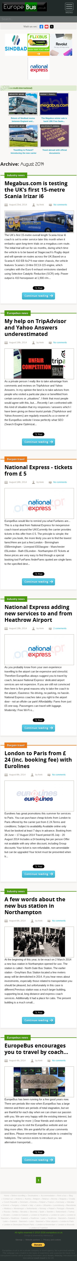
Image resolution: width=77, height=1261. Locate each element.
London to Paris (67, 1221)
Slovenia (34, 1212)
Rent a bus (62, 1195)
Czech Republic (11, 1202)
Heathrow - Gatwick (20, 1218)
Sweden (50, 1212)
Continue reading (36, 296)
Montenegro (19, 1208)
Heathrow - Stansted (57, 1218)
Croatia (72, 1199)
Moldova (8, 1208)
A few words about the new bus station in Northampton (34, 906)
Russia (7, 1212)
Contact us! (8, 1199)
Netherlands (32, 1208)
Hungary (15, 1205)
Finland (42, 1202)
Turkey (71, 1212)
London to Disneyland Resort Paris (19, 1224)
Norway (43, 1208)
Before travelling (18, 1195)
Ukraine (6, 1215)
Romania (70, 1208)
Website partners (32, 1240)
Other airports (52, 1221)
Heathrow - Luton (38, 1218)
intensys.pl (48, 1235)
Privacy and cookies (52, 1240)
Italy (32, 1205)
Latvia (38, 1205)
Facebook (41, 26)
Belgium (36, 1199)
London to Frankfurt (39, 1228)
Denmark (24, 1202)
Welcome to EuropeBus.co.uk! (24, 7)
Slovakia (24, 1212)
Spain (42, 1212)
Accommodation (48, 1195)
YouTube (46, 26)
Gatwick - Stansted (18, 1221)
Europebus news (17, 313)
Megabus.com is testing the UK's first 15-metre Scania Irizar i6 (36, 190)
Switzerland (61, 1212)
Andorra (19, 1199)
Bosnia (54, 1199)
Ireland (24, 1205)
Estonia (33, 1202)
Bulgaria (63, 1199)
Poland (52, 1208)
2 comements (59, 628)
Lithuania (47, 1205)
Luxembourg (58, 1205)
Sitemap (18, 1240)
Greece (6, 1205)
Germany (60, 1202)
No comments (60, 204)
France (51, 1202)
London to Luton (58, 1215)
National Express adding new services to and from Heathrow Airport (38, 613)
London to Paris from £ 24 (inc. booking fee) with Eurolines (38, 760)
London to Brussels (66, 1224)
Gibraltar (70, 1202)
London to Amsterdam (46, 1224)
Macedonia (71, 1205)
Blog (71, 1195)
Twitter (52, 26)
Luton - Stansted (36, 1221)
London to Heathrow (40, 1215)
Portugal (60, 1208)
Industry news (16, 175)
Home (7, 1195)
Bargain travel (16, 459)
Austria (28, 1199)
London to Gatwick (20, 1215)
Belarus (45, 1199)
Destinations (33, 1195)
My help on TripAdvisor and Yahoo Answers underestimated (35, 328)
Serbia (15, 1212)
